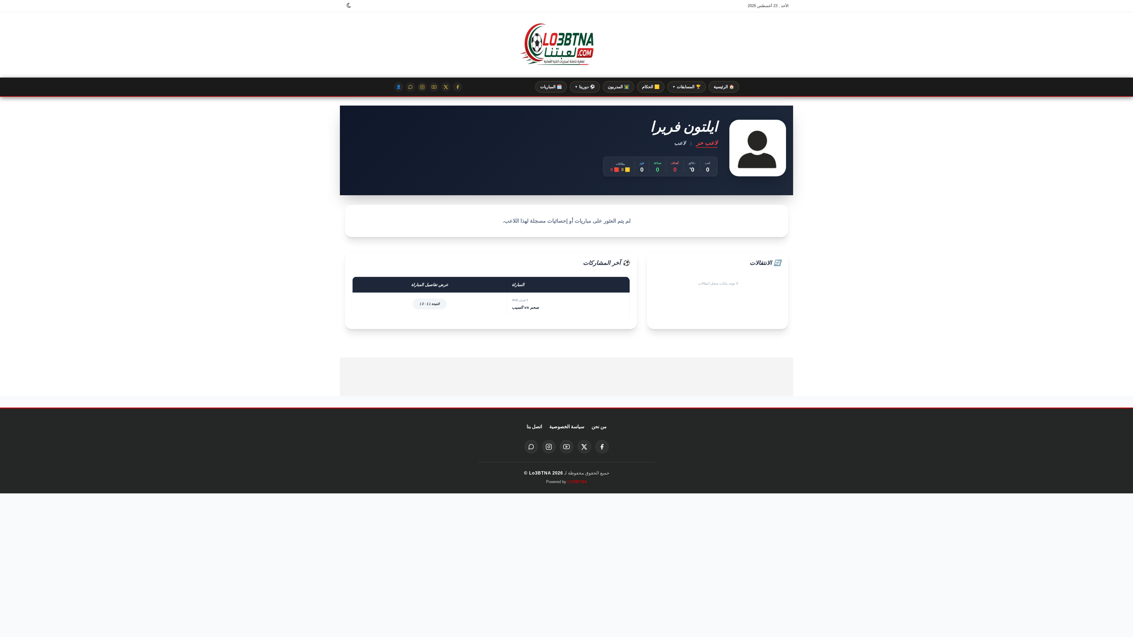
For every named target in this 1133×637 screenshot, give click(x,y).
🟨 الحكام (650, 86)
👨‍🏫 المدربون (618, 86)
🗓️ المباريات (551, 86)
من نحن (599, 426)
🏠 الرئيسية (724, 86)
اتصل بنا (534, 426)
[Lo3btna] (566, 44)
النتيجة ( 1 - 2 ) (430, 304)
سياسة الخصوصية (566, 426)
